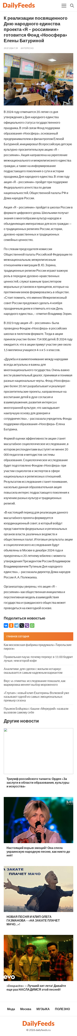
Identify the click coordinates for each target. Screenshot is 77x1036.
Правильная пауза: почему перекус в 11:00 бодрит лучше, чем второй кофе (38, 658)
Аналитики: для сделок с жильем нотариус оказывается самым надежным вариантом (33, 670)
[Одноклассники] (11, 625)
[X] (21, 625)
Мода (11, 1009)
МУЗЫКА (43, 1009)
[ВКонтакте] (6, 625)
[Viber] (27, 625)
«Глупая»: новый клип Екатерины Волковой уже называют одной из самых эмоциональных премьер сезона (36, 696)
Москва (25, 1009)
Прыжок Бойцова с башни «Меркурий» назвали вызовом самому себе (36, 710)
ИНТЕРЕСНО (27, 48)
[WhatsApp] (32, 625)
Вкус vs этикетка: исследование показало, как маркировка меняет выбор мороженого (34, 682)
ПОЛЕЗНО (62, 1009)
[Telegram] (16, 625)
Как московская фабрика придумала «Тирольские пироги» (38, 646)
